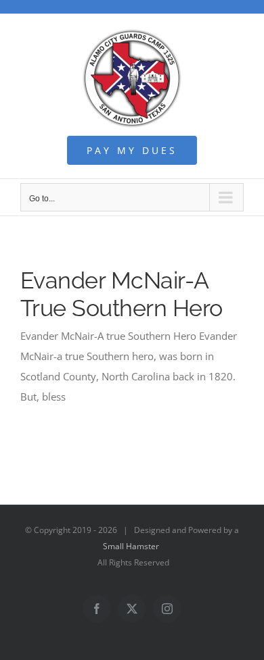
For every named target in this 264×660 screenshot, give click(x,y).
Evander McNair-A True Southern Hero (121, 294)
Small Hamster (131, 546)
